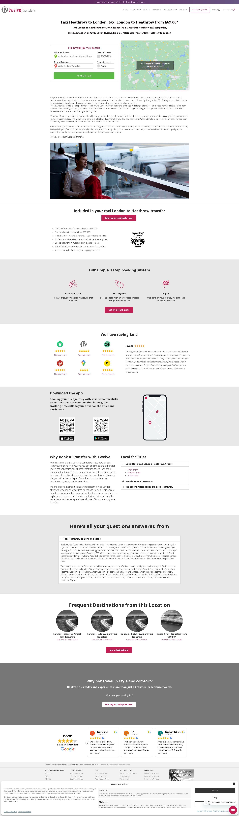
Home (125, 9)
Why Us (146, 9)
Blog (46, 776)
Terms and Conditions (128, 773)
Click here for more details (67, 639)
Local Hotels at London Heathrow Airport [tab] (149, 463)
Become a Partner (151, 779)
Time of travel (103, 62)
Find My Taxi (84, 75)
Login (215, 9)
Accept (215, 790)
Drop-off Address (62, 62)
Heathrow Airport (77, 773)
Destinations (169, 9)
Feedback (156, 9)
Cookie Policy (125, 779)
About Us (135, 9)
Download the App (151, 776)
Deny (215, 797)
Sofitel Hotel (133, 475)
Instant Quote (199, 9)
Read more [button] (94, 753)
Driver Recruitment (151, 773)
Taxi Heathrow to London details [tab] (82, 538)
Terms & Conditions (10, 812)
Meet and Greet (101, 773)
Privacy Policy (125, 776)
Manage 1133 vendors (204, 811)
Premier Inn (133, 469)
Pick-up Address (61, 52)
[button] (234, 784)
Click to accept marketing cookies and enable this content (155, 65)
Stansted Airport (76, 779)
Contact (183, 9)
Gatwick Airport (76, 776)
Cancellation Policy (102, 779)
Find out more (60, 355)
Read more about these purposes (224, 811)
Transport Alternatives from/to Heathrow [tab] (149, 486)
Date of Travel (104, 52)
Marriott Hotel (134, 472)
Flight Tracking (100, 776)
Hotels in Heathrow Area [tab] (139, 481)
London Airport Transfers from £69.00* (78, 765)
